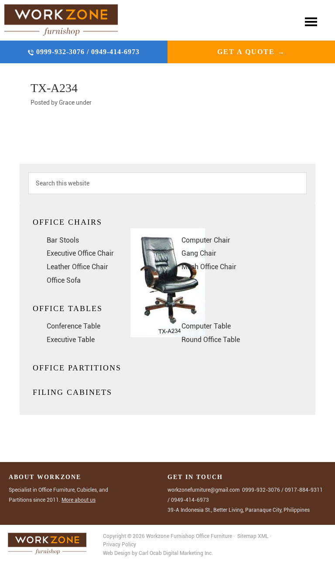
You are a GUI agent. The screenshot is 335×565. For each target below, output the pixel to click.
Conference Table (73, 326)
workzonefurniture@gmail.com (203, 490)
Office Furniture (214, 536)
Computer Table (206, 326)
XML (264, 536)
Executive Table (71, 340)
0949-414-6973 (115, 51)
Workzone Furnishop (61, 20)
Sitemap (247, 536)
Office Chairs (67, 222)
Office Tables (68, 308)
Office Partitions (77, 367)
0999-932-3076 (61, 51)
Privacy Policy (119, 544)
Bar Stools (63, 240)
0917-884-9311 (304, 490)
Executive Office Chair (80, 253)
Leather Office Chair (77, 267)
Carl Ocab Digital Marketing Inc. (176, 553)
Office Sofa (64, 280)
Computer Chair (205, 240)
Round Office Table (210, 340)
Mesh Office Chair (208, 267)
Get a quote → (251, 51)
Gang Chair (198, 253)
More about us (79, 500)
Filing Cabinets (72, 392)
